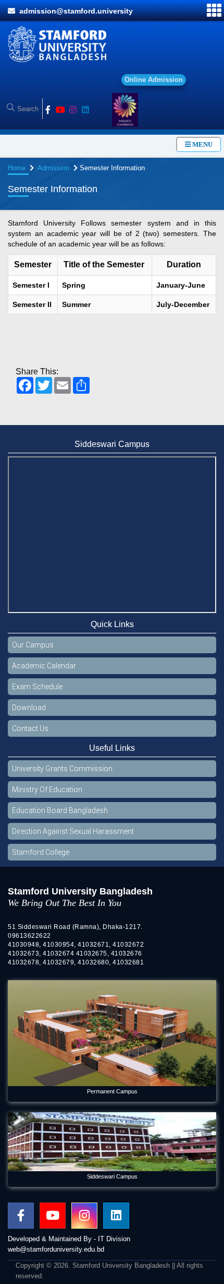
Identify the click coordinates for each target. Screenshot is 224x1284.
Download (29, 713)
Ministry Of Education (47, 795)
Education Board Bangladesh (60, 815)
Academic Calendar (44, 671)
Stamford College (40, 857)
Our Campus (33, 650)
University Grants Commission (62, 774)
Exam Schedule (37, 692)
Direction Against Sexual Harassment (73, 836)
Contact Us (30, 733)
